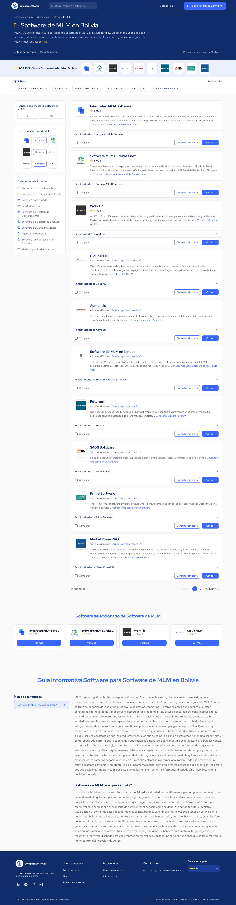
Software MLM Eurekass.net (113, 156)
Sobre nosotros (71, 870)
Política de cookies (211, 899)
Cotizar (210, 142)
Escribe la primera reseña (124, 260)
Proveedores (110, 863)
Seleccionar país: (198, 861)
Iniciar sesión (110, 876)
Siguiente (211, 588)
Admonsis (98, 306)
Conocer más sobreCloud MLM (116, 273)
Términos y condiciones (167, 899)
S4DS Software (102, 447)
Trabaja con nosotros (74, 882)
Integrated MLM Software (110, 106)
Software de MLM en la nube (113, 352)
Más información (49, 51)
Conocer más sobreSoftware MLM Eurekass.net (120, 174)
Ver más (47, 642)
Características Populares (30, 88)
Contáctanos (151, 863)
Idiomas (59, 88)
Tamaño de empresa (164, 88)
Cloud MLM (99, 256)
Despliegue (113, 88)
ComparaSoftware (24, 16)
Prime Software (102, 493)
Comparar (41, 141)
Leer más (41, 41)
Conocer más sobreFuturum (170, 415)
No (51, 115)
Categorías (166, 6)
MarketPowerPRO (104, 539)
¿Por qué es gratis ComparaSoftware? (202, 52)
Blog (65, 876)
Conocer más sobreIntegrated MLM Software (114, 124)
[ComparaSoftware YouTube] (26, 884)
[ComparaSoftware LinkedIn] (18, 884)
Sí (28, 115)
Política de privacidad (190, 899)
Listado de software (25, 51)
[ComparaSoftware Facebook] (33, 884)
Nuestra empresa (73, 863)
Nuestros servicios (112, 870)
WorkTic (96, 206)
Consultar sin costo (187, 142)
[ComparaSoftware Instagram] (41, 884)
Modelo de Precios (85, 88)
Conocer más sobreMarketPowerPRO (128, 557)
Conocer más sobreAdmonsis (147, 319)
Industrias (136, 88)
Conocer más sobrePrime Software (131, 507)
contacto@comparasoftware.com (163, 870)
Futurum (97, 401)
